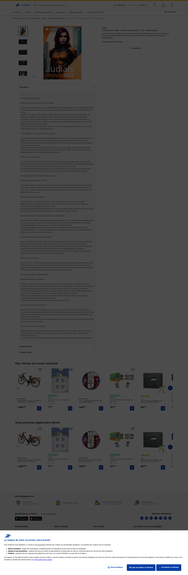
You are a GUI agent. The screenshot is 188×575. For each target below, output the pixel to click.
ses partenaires (40, 545)
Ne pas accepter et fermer (141, 567)
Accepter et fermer (170, 567)
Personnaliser (116, 567)
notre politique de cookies (43, 560)
